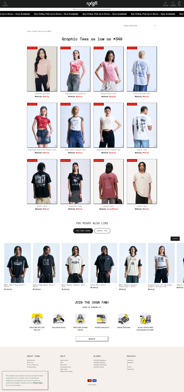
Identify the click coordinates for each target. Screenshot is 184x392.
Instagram (130, 362)
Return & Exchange (66, 371)
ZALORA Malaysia (99, 362)
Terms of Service (32, 365)
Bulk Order (63, 369)
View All (175, 238)
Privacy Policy (31, 367)
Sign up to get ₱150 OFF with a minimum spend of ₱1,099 (92, 9)
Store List (30, 362)
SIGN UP (92, 339)
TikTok (129, 367)
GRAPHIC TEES (102, 231)
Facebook (130, 360)
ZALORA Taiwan (99, 367)
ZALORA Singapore (100, 360)
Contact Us (130, 369)
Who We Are (31, 360)
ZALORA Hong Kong (100, 365)
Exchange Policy (65, 367)
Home (29, 31)
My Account (64, 360)
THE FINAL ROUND (83, 231)
